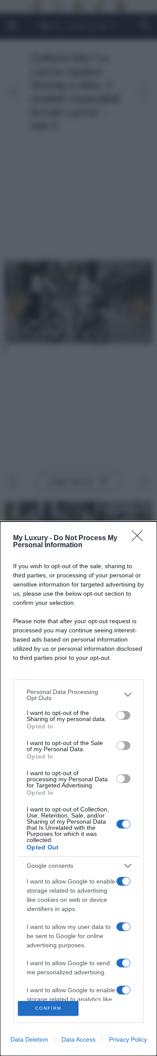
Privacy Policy (128, 1039)
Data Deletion (29, 1039)
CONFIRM (48, 1008)
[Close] (140, 538)
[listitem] (78, 695)
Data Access (78, 1039)
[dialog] (78, 788)
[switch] (123, 715)
